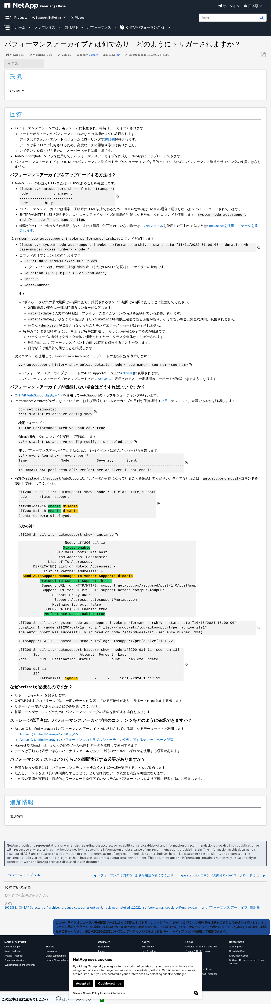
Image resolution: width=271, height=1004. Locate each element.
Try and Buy (148, 946)
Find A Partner (149, 951)
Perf (118, 54)
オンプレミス (45, 27)
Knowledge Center (238, 955)
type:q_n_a (196, 907)
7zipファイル (153, 226)
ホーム (20, 27)
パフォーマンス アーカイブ (226, 907)
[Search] (261, 18)
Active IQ (127, 373)
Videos (79, 17)
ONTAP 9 (71, 27)
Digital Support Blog (56, 955)
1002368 (10, 907)
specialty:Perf (175, 907)
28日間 (109, 139)
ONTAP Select (29, 907)
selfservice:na (153, 907)
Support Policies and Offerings (20, 965)
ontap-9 (93, 54)
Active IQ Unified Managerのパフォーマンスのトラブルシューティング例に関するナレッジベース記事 (96, 739)
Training (50, 946)
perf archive (50, 907)
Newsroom (103, 946)
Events (101, 951)
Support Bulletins (49, 17)
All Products (18, 17)
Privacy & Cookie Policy (197, 951)
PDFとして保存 (263, 54)
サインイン (231, 6)
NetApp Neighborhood (57, 960)
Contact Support (12, 946)
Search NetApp (237, 951)
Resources (236, 942)
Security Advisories (14, 960)
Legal (189, 942)
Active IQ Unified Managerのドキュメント (50, 734)
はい (65, 999)
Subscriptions (236, 946)
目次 (15, 63)
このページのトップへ (20, 875)
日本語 (253, 6)
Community (51, 951)
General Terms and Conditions (201, 946)
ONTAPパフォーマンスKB (145, 27)
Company (104, 942)
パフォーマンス (99, 27)
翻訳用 (255, 907)
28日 (164, 401)
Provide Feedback (13, 955)
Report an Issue (12, 951)
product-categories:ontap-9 (81, 907)
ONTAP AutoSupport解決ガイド (39, 395)
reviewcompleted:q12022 (123, 907)
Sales (145, 942)
